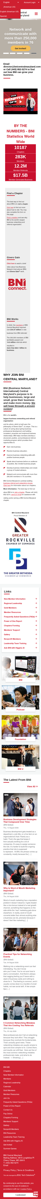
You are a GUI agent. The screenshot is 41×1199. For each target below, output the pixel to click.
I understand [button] (21, 1195)
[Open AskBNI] (35, 1193)
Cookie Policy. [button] (26, 1189)
